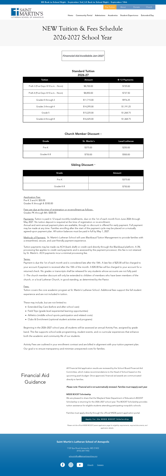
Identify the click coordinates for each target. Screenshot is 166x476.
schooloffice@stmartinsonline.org (83, 456)
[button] (83, 56)
